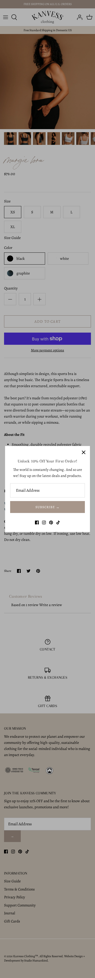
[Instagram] (44, 522)
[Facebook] (37, 522)
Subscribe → (47, 507)
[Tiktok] (58, 522)
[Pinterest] (51, 522)
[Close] (83, 452)
